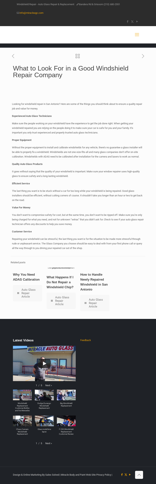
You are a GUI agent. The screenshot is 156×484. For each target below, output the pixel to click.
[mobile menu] (137, 34)
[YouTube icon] (137, 21)
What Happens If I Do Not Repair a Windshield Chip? (60, 282)
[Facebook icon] (127, 21)
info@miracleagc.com (31, 12)
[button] (48, 385)
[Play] (44, 363)
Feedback (85, 340)
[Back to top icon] (139, 475)
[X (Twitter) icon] (132, 21)
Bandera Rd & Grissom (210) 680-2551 (99, 4)
